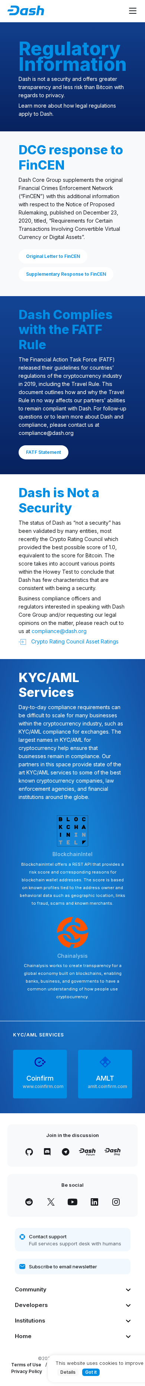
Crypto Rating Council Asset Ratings (74, 641)
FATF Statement (43, 452)
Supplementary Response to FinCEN (66, 274)
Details (67, 1372)
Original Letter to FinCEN (53, 256)
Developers (31, 1304)
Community (30, 1289)
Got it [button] (91, 1372)
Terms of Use (26, 1364)
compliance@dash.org (46, 433)
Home (23, 1336)
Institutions (30, 1320)
